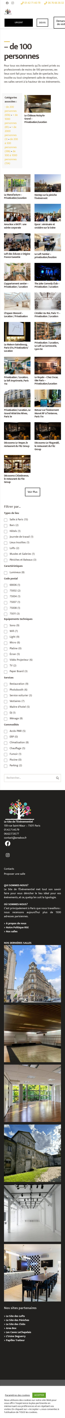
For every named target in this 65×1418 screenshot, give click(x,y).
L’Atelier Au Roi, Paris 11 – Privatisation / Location (47, 315)
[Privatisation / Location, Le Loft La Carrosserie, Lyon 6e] (47, 324)
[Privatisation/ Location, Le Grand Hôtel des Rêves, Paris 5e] (17, 391)
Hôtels (15, 531)
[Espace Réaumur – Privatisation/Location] (32, 973)
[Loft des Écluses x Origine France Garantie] (17, 235)
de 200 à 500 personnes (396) (11, 145)
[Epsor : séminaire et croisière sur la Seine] (47, 205)
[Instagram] (12, 3)
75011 (15, 614)
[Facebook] (7, 3)
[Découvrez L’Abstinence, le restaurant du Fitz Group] (17, 457)
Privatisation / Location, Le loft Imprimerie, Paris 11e (16, 380)
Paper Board (19, 671)
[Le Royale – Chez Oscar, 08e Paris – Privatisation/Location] (47, 358)
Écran (15, 654)
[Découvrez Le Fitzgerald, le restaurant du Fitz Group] (47, 424)
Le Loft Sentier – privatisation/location (45, 256)
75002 (15, 591)
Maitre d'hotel (20, 707)
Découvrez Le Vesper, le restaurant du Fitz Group (16, 444)
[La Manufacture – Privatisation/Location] (17, 176)
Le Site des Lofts (15, 1316)
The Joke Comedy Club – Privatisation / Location (46, 285)
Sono (14, 626)
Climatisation (19, 743)
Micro (15, 643)
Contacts (9, 869)
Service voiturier (21, 696)
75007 (15, 602)
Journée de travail (21, 537)
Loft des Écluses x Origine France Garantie (17, 255)
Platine (16, 649)
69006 (15, 585)
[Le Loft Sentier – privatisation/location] (47, 235)
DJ (13, 713)
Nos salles (12, 931)
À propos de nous (16, 923)
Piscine (16, 760)
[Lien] (8, 11)
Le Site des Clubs (15, 1324)
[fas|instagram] (8, 855)
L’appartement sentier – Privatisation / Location (16, 285)
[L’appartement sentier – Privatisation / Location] (17, 265)
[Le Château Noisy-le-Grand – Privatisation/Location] (37, 97)
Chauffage (17, 748)
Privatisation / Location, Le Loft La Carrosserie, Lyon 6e (46, 345)
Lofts (14, 548)
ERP (14, 737)
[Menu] (53, 11)
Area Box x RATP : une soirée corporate (15, 226)
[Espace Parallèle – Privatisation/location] (32, 1213)
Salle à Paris (19, 520)
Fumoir (15, 754)
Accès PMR (18, 731)
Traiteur (20, 1340)
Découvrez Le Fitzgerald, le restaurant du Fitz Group (46, 446)
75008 (15, 608)
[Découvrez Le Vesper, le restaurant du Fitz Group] (17, 424)
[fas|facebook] (8, 844)
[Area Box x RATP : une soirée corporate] (17, 205)
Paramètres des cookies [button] (17, 1395)
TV (13, 666)
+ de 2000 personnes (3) (11, 133)
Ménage (16, 719)
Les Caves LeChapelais (18, 1332)
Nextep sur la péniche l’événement (45, 196)
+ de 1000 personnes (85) (11, 121)
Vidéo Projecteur (21, 660)
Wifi (14, 631)
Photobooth (18, 690)
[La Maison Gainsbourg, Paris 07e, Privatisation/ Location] (17, 324)
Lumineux (17, 572)
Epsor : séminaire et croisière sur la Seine (44, 226)
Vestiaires (17, 701)
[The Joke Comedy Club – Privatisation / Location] (47, 265)
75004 (15, 596)
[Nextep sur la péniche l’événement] (47, 176)
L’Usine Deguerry (16, 1336)
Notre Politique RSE (17, 927)
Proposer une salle (14, 874)
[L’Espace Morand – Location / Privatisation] (17, 294)
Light (14, 637)
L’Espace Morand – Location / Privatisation (16, 315)
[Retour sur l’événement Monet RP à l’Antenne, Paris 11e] (47, 391)
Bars (14, 525)
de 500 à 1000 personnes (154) (11, 157)
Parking (16, 766)
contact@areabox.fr (15, 838)
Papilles (11, 1340)
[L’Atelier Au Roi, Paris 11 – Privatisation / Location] (47, 294)
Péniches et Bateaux (23, 560)
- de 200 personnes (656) (11, 111)
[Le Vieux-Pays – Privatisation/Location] (32, 1153)
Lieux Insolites (19, 543)
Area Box (11, 1328)
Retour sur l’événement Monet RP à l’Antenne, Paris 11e (46, 413)
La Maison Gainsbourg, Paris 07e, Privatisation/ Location (16, 347)
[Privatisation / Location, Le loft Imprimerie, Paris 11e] (17, 358)
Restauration (19, 684)
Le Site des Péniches (17, 1320)
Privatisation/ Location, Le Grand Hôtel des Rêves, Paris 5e (17, 413)
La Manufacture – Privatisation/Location (15, 196)
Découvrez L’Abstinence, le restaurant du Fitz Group (16, 478)
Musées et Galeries (22, 554)
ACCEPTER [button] (39, 1395)
